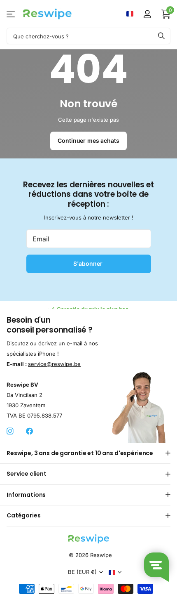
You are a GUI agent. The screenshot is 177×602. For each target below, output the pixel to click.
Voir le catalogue (11, 13)
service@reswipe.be (54, 363)
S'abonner (88, 263)
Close (88, 453)
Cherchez (161, 36)
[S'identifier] (147, 14)
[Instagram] (10, 431)
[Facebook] (29, 431)
